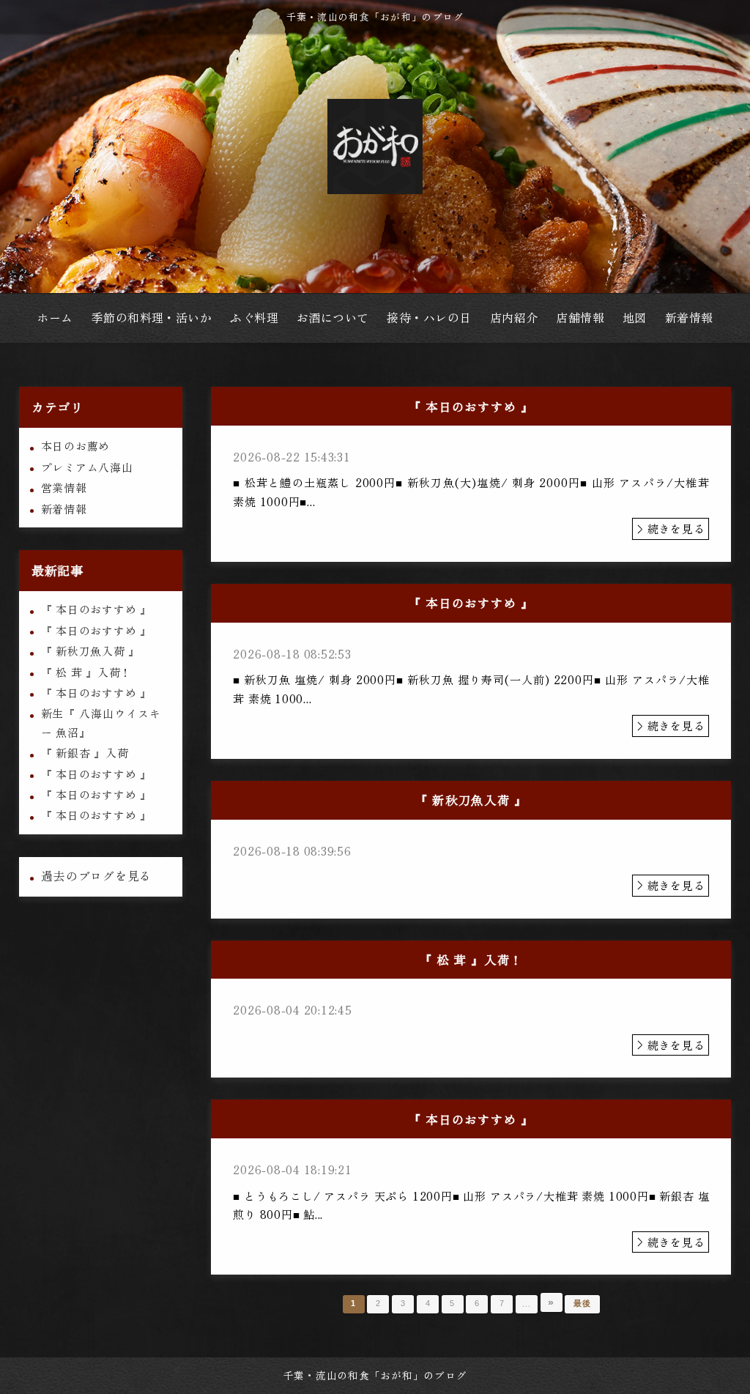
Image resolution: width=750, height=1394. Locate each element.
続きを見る (676, 528)
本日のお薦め (76, 445)
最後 (582, 1303)
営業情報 (64, 487)
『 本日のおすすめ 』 (96, 609)
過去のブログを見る (96, 875)
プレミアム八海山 (87, 467)
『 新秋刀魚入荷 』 (91, 651)
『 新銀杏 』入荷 (85, 752)
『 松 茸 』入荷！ (87, 672)
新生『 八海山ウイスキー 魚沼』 (101, 722)
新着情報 (64, 508)
